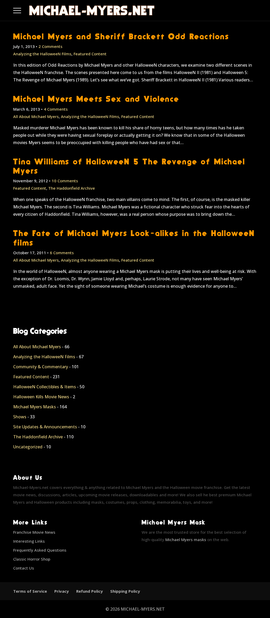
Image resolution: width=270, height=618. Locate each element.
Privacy (61, 591)
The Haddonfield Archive (71, 188)
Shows (19, 417)
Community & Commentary (40, 367)
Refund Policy (89, 591)
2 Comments (50, 46)
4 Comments (56, 109)
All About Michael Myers (36, 116)
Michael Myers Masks (34, 407)
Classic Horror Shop (31, 559)
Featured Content (90, 53)
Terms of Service (30, 591)
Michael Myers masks (185, 539)
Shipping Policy (125, 591)
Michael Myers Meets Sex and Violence (96, 99)
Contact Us (23, 568)
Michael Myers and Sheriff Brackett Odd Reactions (121, 36)
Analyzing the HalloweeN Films (42, 53)
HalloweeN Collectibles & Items (44, 387)
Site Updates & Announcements (45, 427)
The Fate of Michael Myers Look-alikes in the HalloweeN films (134, 237)
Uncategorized (27, 447)
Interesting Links (29, 541)
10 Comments (65, 180)
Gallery (23, 9)
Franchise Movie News (34, 532)
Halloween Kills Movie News (41, 397)
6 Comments (62, 252)
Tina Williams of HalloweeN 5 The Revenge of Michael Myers (129, 165)
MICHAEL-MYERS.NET (143, 609)
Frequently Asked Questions (39, 550)
